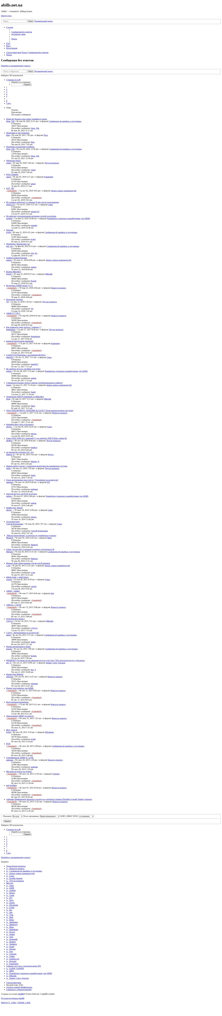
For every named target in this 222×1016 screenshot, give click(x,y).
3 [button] (6, 92)
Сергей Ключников (14, 524)
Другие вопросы (51, 163)
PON (8, 744)
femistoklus (10, 329)
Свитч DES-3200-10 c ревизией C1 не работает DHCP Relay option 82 (36, 438)
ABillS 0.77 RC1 (13, 313)
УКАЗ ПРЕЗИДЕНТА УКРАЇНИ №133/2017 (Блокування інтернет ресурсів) (39, 410)
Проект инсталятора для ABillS (20, 688)
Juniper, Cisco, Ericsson (55, 663)
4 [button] (6, 94)
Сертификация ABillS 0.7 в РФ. (20, 758)
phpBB (21, 994)
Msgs (49, 538)
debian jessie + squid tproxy (17, 577)
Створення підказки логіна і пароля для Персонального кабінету (34, 383)
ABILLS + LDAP (13, 605)
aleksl (8, 635)
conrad (9, 579)
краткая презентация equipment (19, 341)
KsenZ (9, 274)
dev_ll (8, 663)
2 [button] (6, 89)
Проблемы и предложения (17, 133)
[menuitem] (21, 32)
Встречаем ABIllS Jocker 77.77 (19, 286)
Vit (7, 302)
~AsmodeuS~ (11, 191)
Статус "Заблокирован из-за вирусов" (22, 633)
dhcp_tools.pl (11, 730)
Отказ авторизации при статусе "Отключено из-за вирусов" (32, 480)
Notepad (9, 230)
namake (9, 218)
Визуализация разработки (17, 702)
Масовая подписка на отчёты (19, 771)
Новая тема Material (14, 674)
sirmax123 (10, 205)
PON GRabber (12, 174)
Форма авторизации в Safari (18, 646)
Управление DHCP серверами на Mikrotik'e (25, 397)
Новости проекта (58, 288)
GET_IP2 (10, 188)
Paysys (51, 454)
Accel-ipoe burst (13, 522)
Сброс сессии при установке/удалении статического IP (30, 549)
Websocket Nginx (13, 161)
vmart (8, 163)
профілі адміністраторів (16, 258)
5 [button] (6, 96)
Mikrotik (48, 274)
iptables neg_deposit (14, 508)
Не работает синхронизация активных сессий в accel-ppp (31, 216)
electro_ (9, 427)
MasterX (9, 538)
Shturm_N (10, 454)
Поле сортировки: (31, 816)
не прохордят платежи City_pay (20, 452)
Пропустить (6, 16)
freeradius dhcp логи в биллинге (20, 424)
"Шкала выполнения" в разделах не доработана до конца (31, 535)
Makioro (9, 552)
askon (8, 177)
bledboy (9, 441)
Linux (49, 357)
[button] (13, 80)
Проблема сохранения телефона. (20, 147)
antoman (9, 482)
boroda (9, 649)
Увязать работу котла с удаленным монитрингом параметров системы (36, 466)
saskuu (9, 260)
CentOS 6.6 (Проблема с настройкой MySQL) (26, 355)
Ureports (55, 774)
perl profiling (11, 785)
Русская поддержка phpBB (12, 998)
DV (48, 482)
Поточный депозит (14, 299)
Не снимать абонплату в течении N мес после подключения (32, 202)
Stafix (8, 468)
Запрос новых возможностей (63, 191)
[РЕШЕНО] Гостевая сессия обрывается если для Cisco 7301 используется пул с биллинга (45, 660)
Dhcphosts (49, 732)
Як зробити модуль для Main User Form (23, 369)
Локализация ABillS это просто (20, 716)
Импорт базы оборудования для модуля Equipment (28, 563)
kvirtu (8, 232)
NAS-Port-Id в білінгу (15, 619)
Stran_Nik (10, 121)
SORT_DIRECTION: (69, 816)
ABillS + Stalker (13, 591)
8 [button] (6, 101)
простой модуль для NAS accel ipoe (21, 494)
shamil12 (9, 357)
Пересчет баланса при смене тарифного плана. (26, 119)
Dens (8, 399)
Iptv (52, 593)
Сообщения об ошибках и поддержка (65, 121)
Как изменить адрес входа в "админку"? (23, 327)
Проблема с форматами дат (18, 244)
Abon (50, 205)
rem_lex (9, 246)
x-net (8, 566)
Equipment (48, 177)
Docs (46, 135)
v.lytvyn (9, 621)
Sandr (8, 385)
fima (8, 135)
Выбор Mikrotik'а (13, 272)
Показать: (7, 816)
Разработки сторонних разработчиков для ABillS (68, 218)
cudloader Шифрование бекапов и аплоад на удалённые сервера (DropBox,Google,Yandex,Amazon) (49, 799)
